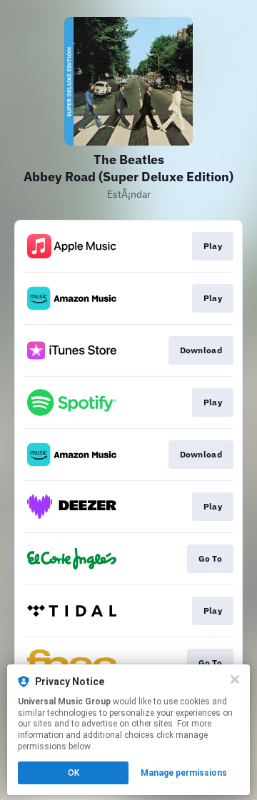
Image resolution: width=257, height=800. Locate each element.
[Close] (234, 679)
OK (73, 773)
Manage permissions (184, 773)
